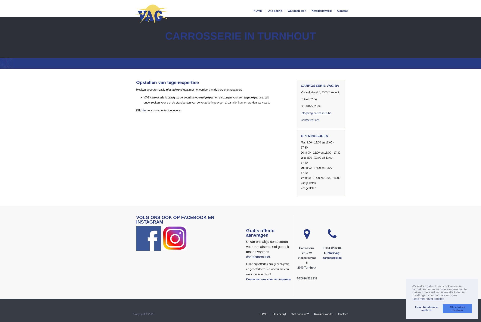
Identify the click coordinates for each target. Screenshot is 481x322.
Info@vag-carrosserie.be (316, 113)
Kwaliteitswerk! (322, 10)
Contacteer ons (310, 120)
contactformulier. (258, 257)
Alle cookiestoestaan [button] (457, 308)
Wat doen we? (297, 10)
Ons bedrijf (275, 10)
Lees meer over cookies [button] (428, 298)
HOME (258, 10)
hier (143, 110)
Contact (342, 10)
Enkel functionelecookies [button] (426, 308)
